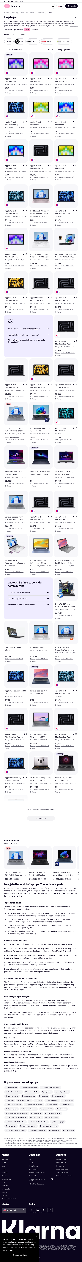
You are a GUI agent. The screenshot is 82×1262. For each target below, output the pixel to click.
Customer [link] (34, 1154)
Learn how (34, 30)
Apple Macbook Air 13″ (17, 982)
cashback (8, 1033)
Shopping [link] (14, 13)
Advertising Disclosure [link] (36, 1184)
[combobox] (64, 49)
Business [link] (61, 1154)
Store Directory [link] (34, 1169)
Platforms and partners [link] (64, 1176)
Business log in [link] (61, 1163)
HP (9, 919)
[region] (19, 1247)
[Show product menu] (75, 17)
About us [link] (5, 1159)
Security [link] (4, 1172)
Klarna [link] (6, 13)
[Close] (36, 1236)
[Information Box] (21, 50)
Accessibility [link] (6, 1189)
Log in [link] (31, 1163)
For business (19, 1)
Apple (10, 913)
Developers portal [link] (62, 1169)
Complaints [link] (33, 1176)
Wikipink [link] (4, 1192)
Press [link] (4, 1169)
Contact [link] (4, 1195)
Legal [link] (3, 1166)
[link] (31, 1210)
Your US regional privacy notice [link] (37, 1180)
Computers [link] (41, 13)
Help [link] (30, 1159)
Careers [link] (4, 1163)
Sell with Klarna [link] (61, 1166)
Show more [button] (41, 818)
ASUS (10, 931)
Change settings (20, 1255)
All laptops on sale (10, 843)
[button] (60, 6)
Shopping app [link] (33, 1166)
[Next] (75, 863)
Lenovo (11, 925)
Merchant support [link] (62, 1159)
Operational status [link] (62, 1172)
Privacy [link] (4, 1176)
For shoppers (8, 1)
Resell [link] (4, 1182)
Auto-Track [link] (5, 1186)
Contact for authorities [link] (9, 1199)
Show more (74, 26)
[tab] (6, 34)
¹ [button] (14, 90)
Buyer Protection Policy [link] (37, 1172)
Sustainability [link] (6, 1179)
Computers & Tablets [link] (27, 13)
